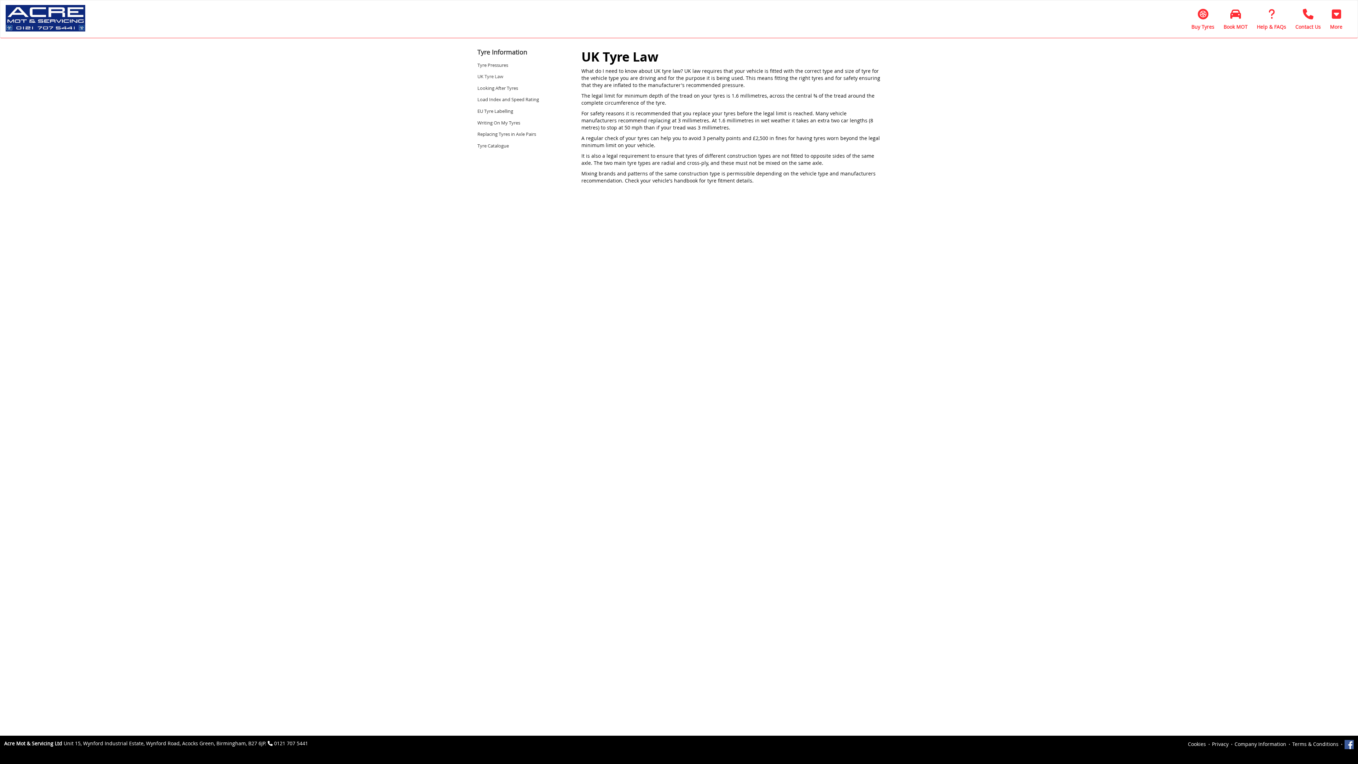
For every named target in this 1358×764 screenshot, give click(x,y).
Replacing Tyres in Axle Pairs (506, 134)
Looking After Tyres (497, 88)
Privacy (1220, 744)
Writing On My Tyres (498, 123)
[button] (1336, 19)
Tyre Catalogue (493, 146)
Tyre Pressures (492, 65)
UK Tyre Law (490, 76)
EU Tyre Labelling (495, 111)
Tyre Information (502, 52)
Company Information (1260, 744)
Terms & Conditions (1315, 744)
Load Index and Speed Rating (508, 99)
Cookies (1197, 744)
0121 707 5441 (291, 743)
